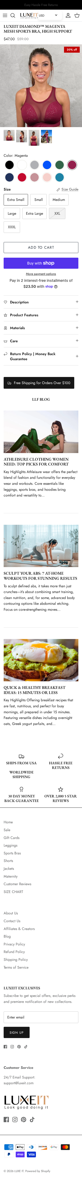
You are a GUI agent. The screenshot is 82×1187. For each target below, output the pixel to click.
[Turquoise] (59, 177)
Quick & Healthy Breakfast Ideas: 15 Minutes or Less (34, 690)
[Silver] (34, 165)
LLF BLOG (41, 399)
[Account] (67, 15)
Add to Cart (41, 247)
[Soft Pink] (47, 177)
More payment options (41, 274)
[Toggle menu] (5, 15)
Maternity (11, 876)
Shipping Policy (16, 959)
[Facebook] (5, 1046)
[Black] (9, 165)
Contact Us (12, 921)
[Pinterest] (19, 1046)
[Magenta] (72, 165)
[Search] (15, 15)
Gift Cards (11, 837)
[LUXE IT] (29, 15)
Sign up (17, 1032)
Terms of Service (16, 967)
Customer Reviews (17, 884)
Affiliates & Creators (19, 928)
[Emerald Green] (59, 165)
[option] (41, 85)
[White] (22, 165)
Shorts (8, 860)
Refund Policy (14, 951)
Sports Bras (12, 853)
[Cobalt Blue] (47, 165)
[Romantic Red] (22, 177)
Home (8, 822)
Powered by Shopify (37, 1171)
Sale (7, 830)
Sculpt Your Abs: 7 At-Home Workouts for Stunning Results (40, 576)
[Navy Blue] (9, 177)
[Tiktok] (26, 1046)
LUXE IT (18, 1171)
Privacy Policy (14, 944)
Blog (7, 936)
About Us (11, 913)
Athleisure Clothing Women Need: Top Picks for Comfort (36, 462)
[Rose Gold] (34, 177)
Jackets (9, 868)
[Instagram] (12, 1046)
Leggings (10, 845)
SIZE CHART (13, 891)
